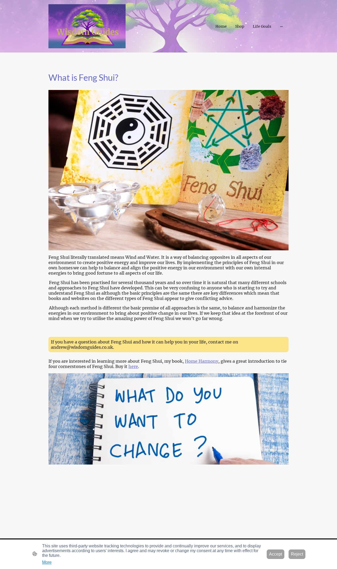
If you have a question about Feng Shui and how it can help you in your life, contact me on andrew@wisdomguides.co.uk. (144, 344)
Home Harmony (201, 361)
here (133, 366)
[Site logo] (87, 26)
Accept (275, 554)
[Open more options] (281, 26)
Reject (297, 554)
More (47, 562)
